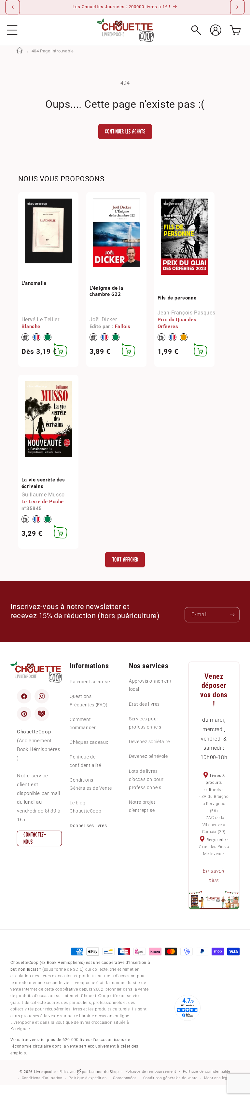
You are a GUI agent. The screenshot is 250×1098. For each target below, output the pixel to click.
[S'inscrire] (232, 614)
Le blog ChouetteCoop (85, 806)
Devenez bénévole (148, 756)
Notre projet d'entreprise (142, 806)
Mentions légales (219, 1078)
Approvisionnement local (150, 685)
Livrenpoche (45, 1072)
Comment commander (83, 723)
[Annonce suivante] (237, 7)
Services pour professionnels (145, 723)
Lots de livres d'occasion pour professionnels (146, 779)
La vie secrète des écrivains (43, 483)
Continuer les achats (125, 131)
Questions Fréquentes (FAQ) (89, 700)
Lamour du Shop (104, 1072)
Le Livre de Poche (42, 502)
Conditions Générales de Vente (91, 784)
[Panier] (235, 30)
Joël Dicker (103, 319)
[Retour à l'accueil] (19, 51)
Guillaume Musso (43, 495)
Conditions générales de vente (170, 1078)
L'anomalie (34, 283)
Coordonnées (125, 1078)
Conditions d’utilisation (42, 1078)
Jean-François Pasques (186, 313)
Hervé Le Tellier (40, 319)
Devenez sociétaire (149, 741)
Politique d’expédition (87, 1078)
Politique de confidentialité (85, 761)
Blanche (30, 326)
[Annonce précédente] (13, 7)
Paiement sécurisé (90, 681)
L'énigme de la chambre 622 (106, 291)
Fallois (123, 326)
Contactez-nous (34, 838)
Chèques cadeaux (89, 742)
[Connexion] (215, 30)
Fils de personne (177, 298)
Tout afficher (125, 559)
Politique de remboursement (150, 1071)
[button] (12, 30)
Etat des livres (144, 704)
